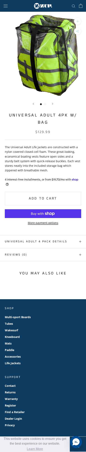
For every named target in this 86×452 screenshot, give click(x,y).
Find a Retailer (15, 412)
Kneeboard (12, 337)
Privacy (10, 425)
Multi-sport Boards (18, 317)
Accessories (13, 356)
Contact (10, 386)
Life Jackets (13, 363)
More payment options (43, 223)
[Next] (52, 104)
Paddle (9, 350)
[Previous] (33, 104)
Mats (8, 343)
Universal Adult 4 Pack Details (36, 241)
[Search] (73, 6)
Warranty (11, 399)
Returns (10, 392)
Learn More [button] (35, 449)
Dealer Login (13, 418)
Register (10, 405)
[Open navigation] (6, 5)
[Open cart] (80, 6)
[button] (76, 442)
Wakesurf (11, 330)
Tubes (9, 324)
